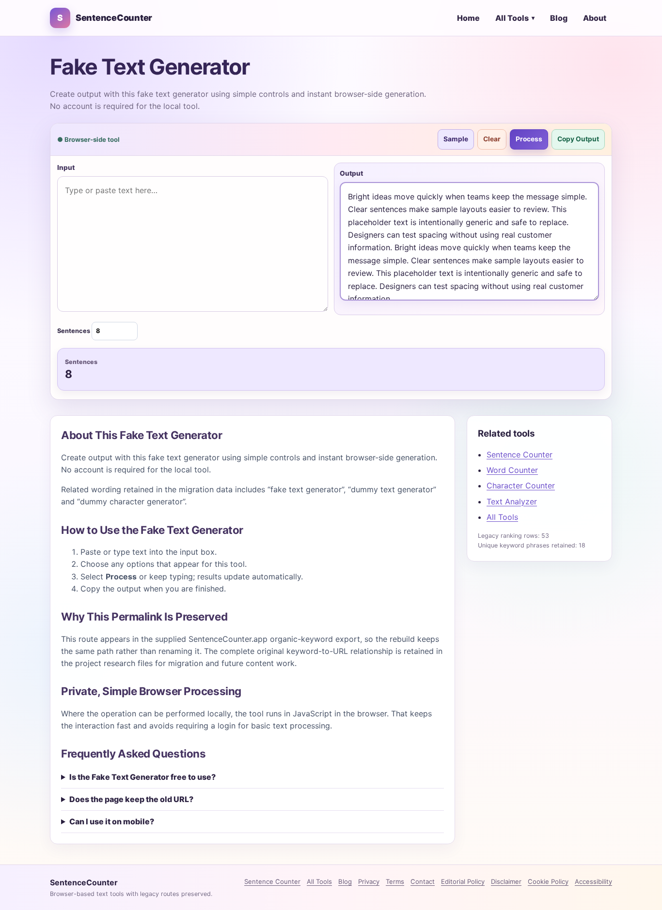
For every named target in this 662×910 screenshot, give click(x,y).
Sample (455, 139)
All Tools (515, 18)
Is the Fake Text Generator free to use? (142, 777)
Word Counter (512, 470)
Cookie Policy (548, 881)
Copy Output (578, 139)
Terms (395, 881)
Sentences (74, 330)
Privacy (368, 881)
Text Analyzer (512, 501)
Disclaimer (506, 881)
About (594, 18)
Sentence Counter (519, 454)
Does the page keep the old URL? (131, 799)
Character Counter (521, 485)
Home (468, 18)
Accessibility (593, 881)
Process (529, 139)
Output (351, 173)
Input (66, 167)
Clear (492, 139)
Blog (558, 18)
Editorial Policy (463, 881)
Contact (422, 881)
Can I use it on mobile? (111, 821)
